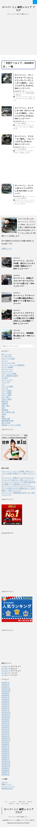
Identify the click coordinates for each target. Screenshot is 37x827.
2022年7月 (5, 697)
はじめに (5, 666)
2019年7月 (5, 772)
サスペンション (7, 369)
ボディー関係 (6, 395)
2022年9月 (5, 693)
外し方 (15, 129)
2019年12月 (6, 762)
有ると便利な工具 (8, 412)
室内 (3, 408)
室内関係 (5, 410)
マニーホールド (24, 127)
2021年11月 (6, 715)
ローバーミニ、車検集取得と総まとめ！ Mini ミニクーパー (24, 335)
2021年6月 (5, 725)
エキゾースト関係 (8, 359)
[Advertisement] (18, 35)
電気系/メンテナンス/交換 (11, 425)
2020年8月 (5, 744)
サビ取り (5, 378)
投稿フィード (6, 784)
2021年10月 (6, 717)
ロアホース (16, 152)
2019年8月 (5, 770)
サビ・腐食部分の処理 (10, 376)
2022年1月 (5, 710)
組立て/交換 (6, 423)
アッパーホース (20, 151)
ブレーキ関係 (26, 93)
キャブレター (29, 202)
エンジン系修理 (7, 367)
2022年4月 (5, 704)
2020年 (9, 58)
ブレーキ (18, 93)
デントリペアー (7, 380)
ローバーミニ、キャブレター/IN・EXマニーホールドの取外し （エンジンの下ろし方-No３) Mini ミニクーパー (24, 113)
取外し (31, 98)
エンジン (27, 121)
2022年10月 (6, 691)
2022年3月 (5, 706)
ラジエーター (29, 151)
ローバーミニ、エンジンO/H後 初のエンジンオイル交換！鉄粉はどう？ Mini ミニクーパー (18, 474)
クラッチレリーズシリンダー (24, 97)
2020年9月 (5, 742)
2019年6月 (5, 774)
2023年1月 (5, 687)
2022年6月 (5, 700)
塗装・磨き (6, 406)
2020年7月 (5, 747)
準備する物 (6, 418)
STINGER (26, 823)
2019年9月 (5, 768)
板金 (3, 416)
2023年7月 (5, 682)
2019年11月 (6, 764)
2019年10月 (6, 766)
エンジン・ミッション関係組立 (13, 365)
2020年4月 (5, 753)
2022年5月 (5, 702)
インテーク (18, 125)
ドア (3, 384)
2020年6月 (5, 749)
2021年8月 (5, 721)
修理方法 (5, 401)
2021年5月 (5, 727)
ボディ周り (6, 397)
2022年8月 (5, 695)
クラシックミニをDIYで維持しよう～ (18, 817)
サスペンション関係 (9, 374)
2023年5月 (5, 685)
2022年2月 (5, 708)
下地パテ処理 (6, 399)
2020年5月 (5, 751)
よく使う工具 (6, 356)
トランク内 (6, 382)
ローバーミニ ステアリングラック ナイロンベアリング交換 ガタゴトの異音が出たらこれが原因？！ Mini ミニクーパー (23, 318)
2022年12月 (6, 689)
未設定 (4, 414)
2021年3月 (5, 732)
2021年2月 (5, 734)
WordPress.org (7, 788)
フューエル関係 (7, 386)
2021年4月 (5, 729)
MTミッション (7, 354)
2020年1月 (5, 759)
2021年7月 (5, 723)
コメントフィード (8, 786)
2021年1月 (5, 736)
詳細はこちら (7, 249)
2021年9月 (5, 719)
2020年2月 (5, 757)
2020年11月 (6, 740)
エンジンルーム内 (8, 363)
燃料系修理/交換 (7, 421)
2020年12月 (6, 738)
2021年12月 (6, 712)
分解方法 (18, 95)
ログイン (5, 782)
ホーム (6, 801)
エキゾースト (27, 125)
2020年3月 (5, 755)
